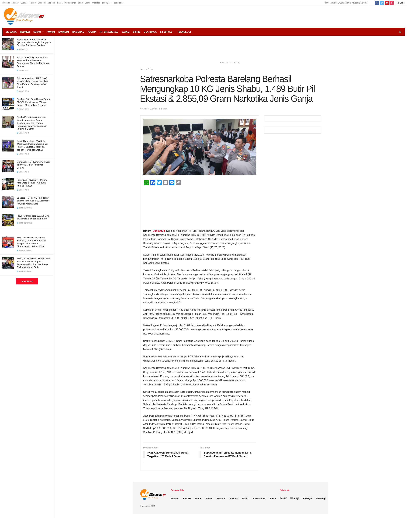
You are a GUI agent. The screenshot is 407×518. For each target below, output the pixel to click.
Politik (59, 2)
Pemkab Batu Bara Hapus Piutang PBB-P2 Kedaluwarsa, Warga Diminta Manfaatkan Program (34, 102)
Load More (27, 281)
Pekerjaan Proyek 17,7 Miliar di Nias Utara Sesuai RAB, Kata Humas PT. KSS (32, 183)
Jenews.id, (159, 230)
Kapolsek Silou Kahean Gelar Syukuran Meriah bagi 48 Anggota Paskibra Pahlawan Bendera (34, 42)
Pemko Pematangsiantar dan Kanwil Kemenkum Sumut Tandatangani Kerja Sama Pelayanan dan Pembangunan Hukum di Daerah (32, 123)
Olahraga (96, 2)
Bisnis (87, 2)
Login (402, 2)
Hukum (33, 2)
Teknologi (117, 2)
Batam (80, 2)
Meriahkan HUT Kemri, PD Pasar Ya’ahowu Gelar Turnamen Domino (33, 165)
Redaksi (15, 2)
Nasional (51, 2)
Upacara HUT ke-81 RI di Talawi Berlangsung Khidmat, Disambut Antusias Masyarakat (33, 201)
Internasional (70, 2)
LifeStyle (106, 2)
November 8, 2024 (148, 108)
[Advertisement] (395, 16)
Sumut (23, 2)
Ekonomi (42, 2)
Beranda (6, 2)
